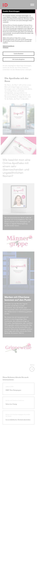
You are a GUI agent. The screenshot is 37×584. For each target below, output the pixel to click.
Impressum (5, 47)
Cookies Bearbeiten (18, 53)
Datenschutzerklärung (8, 46)
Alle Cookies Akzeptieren (18, 59)
